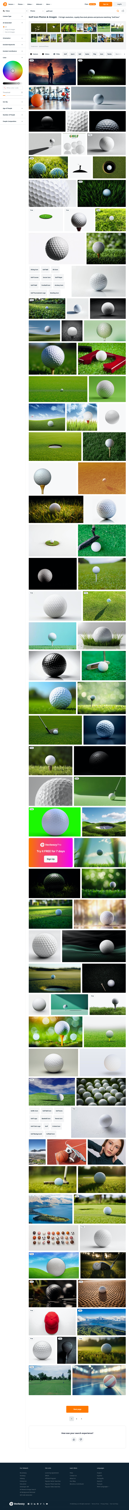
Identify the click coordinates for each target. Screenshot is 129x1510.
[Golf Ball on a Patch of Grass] (52, 540)
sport (72, 54)
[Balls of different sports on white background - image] (53, 1238)
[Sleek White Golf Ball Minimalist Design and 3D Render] (106, 144)
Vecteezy (22, 1476)
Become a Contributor (77, 1484)
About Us (73, 1478)
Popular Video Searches (52, 1487)
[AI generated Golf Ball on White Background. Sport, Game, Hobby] (39, 1004)
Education (23, 1484)
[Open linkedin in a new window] (34, 1504)
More (48, 4)
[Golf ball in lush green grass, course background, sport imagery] (102, 193)
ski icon (55, 269)
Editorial (39, 4)
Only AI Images (10, 29)
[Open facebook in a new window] (28, 1504)
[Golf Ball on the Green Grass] (54, 1265)
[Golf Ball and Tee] (53, 478)
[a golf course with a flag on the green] (50, 1380)
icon (101, 54)
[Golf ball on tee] (105, 1031)
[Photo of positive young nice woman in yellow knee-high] (107, 1152)
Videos (29, 4)
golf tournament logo (38, 293)
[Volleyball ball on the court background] (99, 1380)
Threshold (6, 92)
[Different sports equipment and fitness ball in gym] (49, 98)
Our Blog (73, 1481)
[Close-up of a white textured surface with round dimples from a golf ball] (77, 121)
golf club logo (35, 1126)
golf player (58, 277)
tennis (109, 54)
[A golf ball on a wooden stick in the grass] (104, 446)
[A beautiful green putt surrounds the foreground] (58, 389)
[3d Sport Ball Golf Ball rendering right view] (103, 1062)
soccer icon (47, 277)
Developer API (24, 1487)
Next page (77, 1409)
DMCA (47, 1476)
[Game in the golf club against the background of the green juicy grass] (72, 330)
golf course (34, 277)
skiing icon (34, 269)
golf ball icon (47, 1111)
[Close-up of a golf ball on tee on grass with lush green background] (106, 248)
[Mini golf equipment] (102, 359)
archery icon (59, 285)
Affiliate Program (50, 1478)
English (99, 1473)
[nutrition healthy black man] (100, 760)
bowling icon (54, 293)
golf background (36, 1134)
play (94, 54)
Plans (86, 4)
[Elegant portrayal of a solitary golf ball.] (99, 281)
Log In (119, 4)
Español (99, 1476)
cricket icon (56, 1126)
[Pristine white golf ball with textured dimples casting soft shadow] (45, 946)
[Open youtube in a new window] (47, 1504)
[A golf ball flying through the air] (44, 330)
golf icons (59, 1111)
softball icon (50, 1134)
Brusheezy (23, 1473)
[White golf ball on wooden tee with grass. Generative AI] (50, 760)
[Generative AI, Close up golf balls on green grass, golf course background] (101, 1092)
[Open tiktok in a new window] (41, 1504)
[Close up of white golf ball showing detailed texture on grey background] (50, 791)
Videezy (22, 1478)
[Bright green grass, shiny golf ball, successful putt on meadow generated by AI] (54, 883)
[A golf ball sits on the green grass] (100, 1209)
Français (99, 1484)
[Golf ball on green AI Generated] (102, 1179)
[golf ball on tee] (102, 478)
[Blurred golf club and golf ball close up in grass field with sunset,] (103, 1265)
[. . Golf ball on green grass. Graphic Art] (56, 509)
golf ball (45, 269)
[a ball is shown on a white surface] (53, 1062)
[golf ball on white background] (112, 417)
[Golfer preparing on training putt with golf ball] (102, 540)
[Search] (118, 11)
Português (100, 1478)
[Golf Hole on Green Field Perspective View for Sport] (55, 446)
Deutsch (99, 1481)
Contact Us (73, 1476)
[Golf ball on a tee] (104, 606)
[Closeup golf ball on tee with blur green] (104, 883)
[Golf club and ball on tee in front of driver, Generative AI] (52, 1179)
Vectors (10, 4)
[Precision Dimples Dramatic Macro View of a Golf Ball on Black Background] (107, 121)
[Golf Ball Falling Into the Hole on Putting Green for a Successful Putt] (109, 167)
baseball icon (46, 1118)
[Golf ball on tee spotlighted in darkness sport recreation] (101, 72)
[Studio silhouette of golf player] (52, 72)
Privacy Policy (104, 1504)
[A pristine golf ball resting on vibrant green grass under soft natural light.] (50, 914)
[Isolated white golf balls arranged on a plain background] (74, 144)
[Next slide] (123, 54)
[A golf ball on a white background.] (105, 509)
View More (117, 38)
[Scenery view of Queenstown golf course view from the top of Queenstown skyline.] (50, 1209)
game (87, 54)
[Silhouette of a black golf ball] (54, 665)
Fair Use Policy (114, 1504)
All (6, 27)
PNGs (58, 54)
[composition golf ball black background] (47, 121)
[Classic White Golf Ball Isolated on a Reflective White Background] (42, 1350)
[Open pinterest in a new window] (37, 1504)
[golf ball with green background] (55, 821)
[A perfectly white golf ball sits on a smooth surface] (98, 98)
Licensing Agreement (52, 1473)
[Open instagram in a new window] (31, 1504)
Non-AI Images (10, 32)
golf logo (34, 1118)
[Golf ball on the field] (82, 417)
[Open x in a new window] (44, 1504)
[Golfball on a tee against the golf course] (102, 574)
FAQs (71, 1473)
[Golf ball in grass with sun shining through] (100, 852)
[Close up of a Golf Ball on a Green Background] (107, 389)
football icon (46, 285)
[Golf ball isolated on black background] (53, 574)
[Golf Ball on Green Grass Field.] (55, 1031)
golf (65, 54)
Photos (20, 4)
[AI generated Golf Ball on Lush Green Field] (47, 308)
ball (80, 54)
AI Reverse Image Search (28, 1489)
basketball (119, 54)
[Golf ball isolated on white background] (79, 219)
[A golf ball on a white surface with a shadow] (78, 308)
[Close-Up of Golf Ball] (104, 730)
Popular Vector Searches (53, 1481)
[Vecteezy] (5, 4)
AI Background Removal (27, 1492)
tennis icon (58, 1118)
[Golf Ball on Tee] (52, 359)
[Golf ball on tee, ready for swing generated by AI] (102, 1293)
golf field (34, 285)
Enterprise (23, 1481)
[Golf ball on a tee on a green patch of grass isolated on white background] (46, 219)
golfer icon (34, 1111)
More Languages (102, 1486)
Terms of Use (95, 1504)
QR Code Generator (26, 1495)
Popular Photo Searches (52, 1484)
